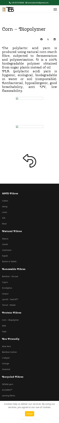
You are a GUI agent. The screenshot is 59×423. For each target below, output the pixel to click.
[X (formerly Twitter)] (48, 39)
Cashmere (6, 250)
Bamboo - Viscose (10, 276)
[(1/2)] (29, 111)
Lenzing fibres (8, 395)
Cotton (5, 200)
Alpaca (5, 238)
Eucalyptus (7, 288)
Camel (5, 244)
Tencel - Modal (9, 305)
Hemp (5, 206)
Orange (5, 363)
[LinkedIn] (54, 39)
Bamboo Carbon (9, 352)
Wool (4, 223)
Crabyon (6, 357)
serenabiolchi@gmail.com (38, 3)
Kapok (5, 255)
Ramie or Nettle (9, 261)
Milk (4, 325)
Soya (4, 331)
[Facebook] (41, 39)
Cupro (5, 282)
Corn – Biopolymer (10, 320)
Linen (4, 212)
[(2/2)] (29, 139)
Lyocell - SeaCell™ (10, 299)
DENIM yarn (7, 384)
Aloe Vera (6, 346)
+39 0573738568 (17, 3)
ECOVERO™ (7, 390)
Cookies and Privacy (29, 419)
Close (29, 413)
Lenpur (5, 293)
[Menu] (55, 9)
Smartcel (6, 369)
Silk (3, 218)
